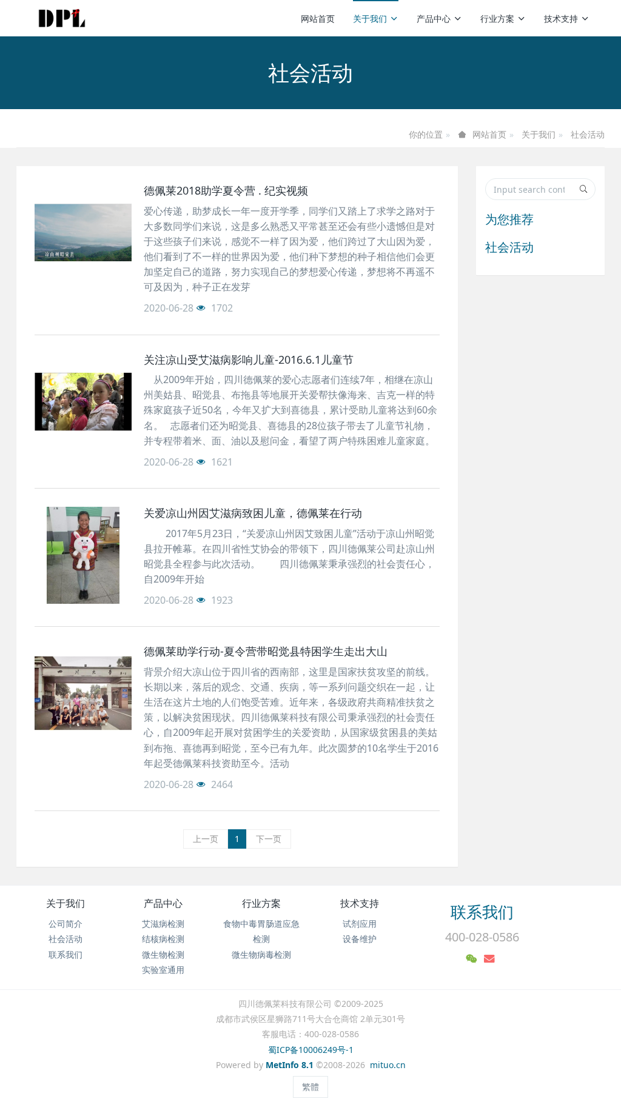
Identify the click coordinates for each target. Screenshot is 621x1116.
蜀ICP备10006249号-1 (311, 1049)
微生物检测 (163, 954)
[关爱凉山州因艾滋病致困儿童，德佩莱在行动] (83, 555)
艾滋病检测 (163, 923)
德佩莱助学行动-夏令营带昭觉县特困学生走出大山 (266, 651)
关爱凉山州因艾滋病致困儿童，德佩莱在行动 (253, 513)
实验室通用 (163, 969)
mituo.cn (388, 1065)
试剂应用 (360, 923)
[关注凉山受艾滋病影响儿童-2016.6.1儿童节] (83, 401)
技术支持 (561, 18)
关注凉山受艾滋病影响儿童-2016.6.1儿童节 (249, 359)
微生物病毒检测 (261, 954)
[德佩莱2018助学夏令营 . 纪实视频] (83, 232)
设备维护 (360, 938)
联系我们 (65, 954)
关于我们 (370, 18)
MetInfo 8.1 (290, 1065)
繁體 (310, 1086)
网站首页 (318, 18)
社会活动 (588, 134)
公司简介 (65, 923)
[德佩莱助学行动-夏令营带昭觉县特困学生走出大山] (83, 693)
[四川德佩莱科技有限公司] (61, 18)
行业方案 (497, 18)
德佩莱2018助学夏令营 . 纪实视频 (226, 190)
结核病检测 (163, 938)
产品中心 (434, 18)
